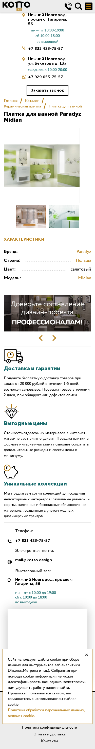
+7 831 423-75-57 (45, 48)
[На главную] (30, 6)
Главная (10, 100)
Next (54, 338)
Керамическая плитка (22, 106)
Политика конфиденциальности (49, 727)
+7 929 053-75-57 (45, 76)
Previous (41, 338)
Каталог (32, 100)
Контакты (49, 741)
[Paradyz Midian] (31, 216)
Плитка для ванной (65, 106)
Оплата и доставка (49, 734)
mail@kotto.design (33, 560)
